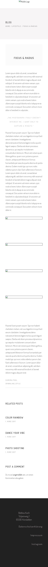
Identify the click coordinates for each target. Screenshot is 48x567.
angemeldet (17, 474)
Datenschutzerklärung (30, 526)
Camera (9, 380)
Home (8, 26)
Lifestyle (16, 26)
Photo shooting (15, 448)
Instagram (37, 544)
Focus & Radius (24, 58)
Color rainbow (14, 417)
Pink (15, 380)
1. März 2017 (11, 421)
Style (18, 384)
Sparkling (10, 384)
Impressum (36, 535)
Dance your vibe (15, 433)
